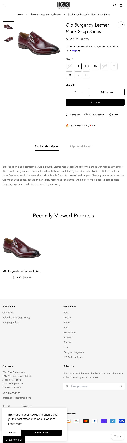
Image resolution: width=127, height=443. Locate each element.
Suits (66, 312)
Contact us (7, 312)
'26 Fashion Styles (73, 357)
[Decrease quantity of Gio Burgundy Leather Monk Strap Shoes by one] (69, 92)
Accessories (70, 332)
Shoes (67, 322)
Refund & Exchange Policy (16, 317)
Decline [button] (12, 432)
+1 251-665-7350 (11, 393)
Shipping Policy (10, 322)
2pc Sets (68, 342)
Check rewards (14, 439)
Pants (66, 327)
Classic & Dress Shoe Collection (45, 14)
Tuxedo (67, 317)
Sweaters (68, 337)
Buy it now (95, 102)
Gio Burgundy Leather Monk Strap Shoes (22, 271)
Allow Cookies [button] (41, 432)
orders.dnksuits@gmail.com (16, 397)
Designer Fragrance (74, 352)
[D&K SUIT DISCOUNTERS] (63, 5)
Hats (66, 347)
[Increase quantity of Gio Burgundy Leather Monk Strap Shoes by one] (82, 92)
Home (20, 14)
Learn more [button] (15, 423)
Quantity (70, 85)
